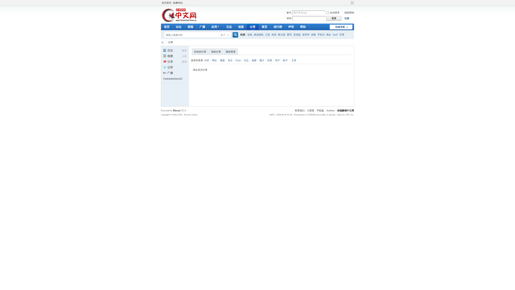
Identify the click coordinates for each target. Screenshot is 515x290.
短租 (249, 34)
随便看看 (231, 51)
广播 (202, 26)
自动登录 (335, 12)
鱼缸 (328, 34)
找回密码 (349, 12)
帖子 (223, 35)
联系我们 (300, 110)
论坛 (178, 26)
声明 (291, 26)
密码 (289, 18)
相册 (241, 26)
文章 (293, 60)
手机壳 (321, 34)
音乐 (230, 60)
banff (335, 34)
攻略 (313, 34)
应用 (214, 26)
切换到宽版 (351, 3)
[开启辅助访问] (348, 3)
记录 (170, 67)
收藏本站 (178, 2)
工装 (267, 34)
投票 (269, 60)
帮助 (303, 26)
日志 (229, 26)
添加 (184, 61)
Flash (238, 60)
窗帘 (289, 34)
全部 (206, 60)
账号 (289, 12)
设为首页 (166, 2)
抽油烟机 (259, 34)
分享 (252, 26)
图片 (262, 60)
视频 (222, 60)
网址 (214, 60)
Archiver (330, 110)
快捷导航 (340, 27)
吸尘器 (281, 34)
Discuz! (177, 110)
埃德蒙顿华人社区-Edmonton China (162, 42)
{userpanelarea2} (173, 78)
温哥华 (305, 34)
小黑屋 (310, 110)
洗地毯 (297, 34)
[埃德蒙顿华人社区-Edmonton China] (179, 21)
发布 (184, 50)
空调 (341, 34)
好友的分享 (200, 51)
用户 (277, 60)
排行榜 (278, 26)
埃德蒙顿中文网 (345, 110)
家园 (190, 26)
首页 (167, 26)
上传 (184, 56)
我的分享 (216, 51)
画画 (274, 34)
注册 (346, 18)
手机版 (320, 110)
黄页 (264, 26)
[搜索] (235, 35)
